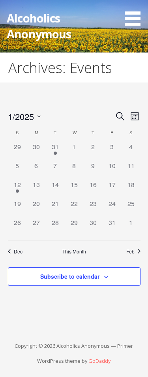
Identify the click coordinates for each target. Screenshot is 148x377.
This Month (74, 251)
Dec (18, 251)
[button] (135, 14)
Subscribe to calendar (69, 276)
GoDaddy (99, 360)
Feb (130, 251)
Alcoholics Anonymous (39, 25)
